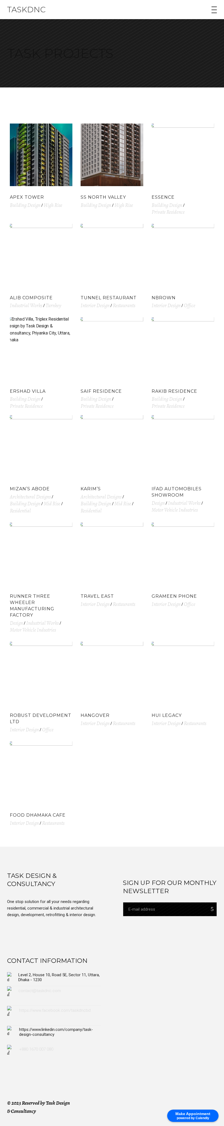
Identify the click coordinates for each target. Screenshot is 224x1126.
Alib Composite (31, 297)
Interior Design (95, 305)
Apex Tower (27, 197)
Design (158, 503)
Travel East (97, 596)
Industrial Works (26, 305)
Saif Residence (101, 391)
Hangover (95, 715)
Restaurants (124, 305)
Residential (20, 510)
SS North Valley (103, 197)
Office (189, 305)
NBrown (164, 297)
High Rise (53, 205)
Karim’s (91, 488)
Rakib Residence (174, 391)
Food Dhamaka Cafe (38, 815)
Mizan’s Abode (30, 488)
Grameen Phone (174, 596)
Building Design (25, 205)
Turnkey (53, 305)
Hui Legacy (167, 715)
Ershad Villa (28, 391)
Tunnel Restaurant (109, 297)
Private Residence (168, 212)
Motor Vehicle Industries (175, 510)
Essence (163, 197)
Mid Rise (52, 503)
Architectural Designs (30, 496)
